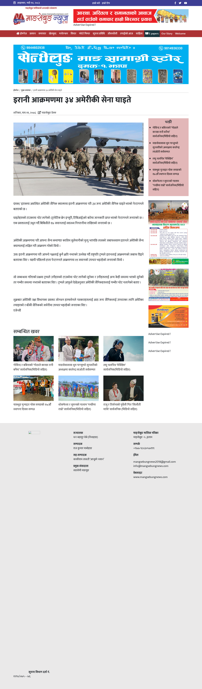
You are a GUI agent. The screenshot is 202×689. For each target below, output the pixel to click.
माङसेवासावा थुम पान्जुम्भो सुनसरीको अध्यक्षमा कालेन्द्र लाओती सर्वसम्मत (166, 147)
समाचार (42, 33)
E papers (153, 33)
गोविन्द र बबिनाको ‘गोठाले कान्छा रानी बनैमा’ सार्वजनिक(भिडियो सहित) (165, 132)
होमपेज (23, 33)
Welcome (180, 33)
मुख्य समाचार (26, 90)
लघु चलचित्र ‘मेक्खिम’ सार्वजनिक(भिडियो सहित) (165, 160)
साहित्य (139, 33)
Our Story (166, 33)
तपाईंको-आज (126, 33)
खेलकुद (52, 33)
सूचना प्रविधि (99, 33)
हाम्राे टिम (106, 3)
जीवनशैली (112, 33)
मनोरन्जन (63, 33)
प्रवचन (33, 33)
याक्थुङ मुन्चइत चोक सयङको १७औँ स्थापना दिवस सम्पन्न (167, 172)
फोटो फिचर (84, 33)
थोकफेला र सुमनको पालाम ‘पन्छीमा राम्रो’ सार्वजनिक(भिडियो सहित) (168, 185)
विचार (73, 33)
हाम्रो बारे (96, 3)
